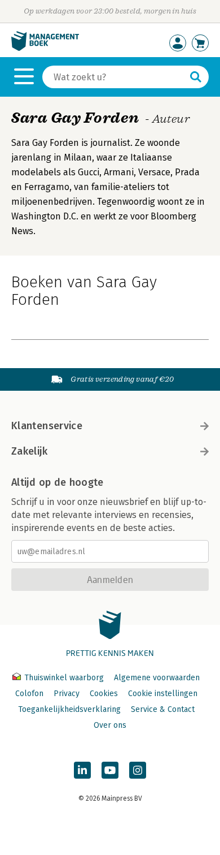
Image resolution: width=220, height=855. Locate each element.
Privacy (67, 693)
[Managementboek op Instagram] (137, 770)
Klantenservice (46, 426)
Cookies (104, 693)
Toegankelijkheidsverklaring (69, 709)
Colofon (29, 693)
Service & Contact (163, 709)
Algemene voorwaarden (157, 678)
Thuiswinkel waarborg (64, 678)
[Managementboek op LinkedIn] (82, 770)
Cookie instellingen (162, 693)
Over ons (110, 725)
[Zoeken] (196, 77)
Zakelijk (29, 451)
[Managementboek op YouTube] (110, 770)
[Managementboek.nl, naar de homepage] (45, 48)
